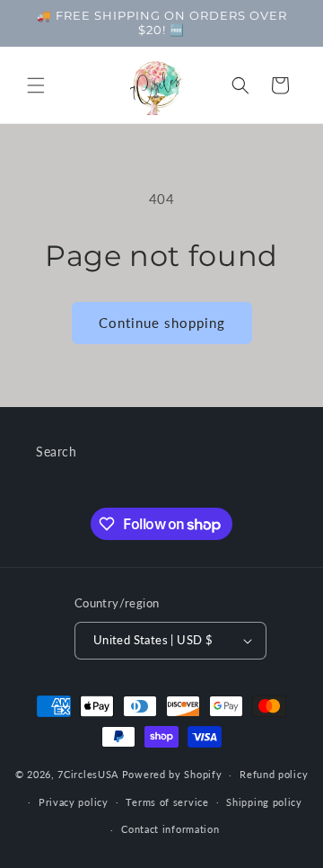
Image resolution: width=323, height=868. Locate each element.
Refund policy (274, 774)
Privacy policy (74, 802)
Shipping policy (264, 802)
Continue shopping (162, 322)
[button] (36, 85)
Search (56, 451)
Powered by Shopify (172, 774)
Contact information (170, 829)
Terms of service (167, 802)
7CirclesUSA (87, 774)
